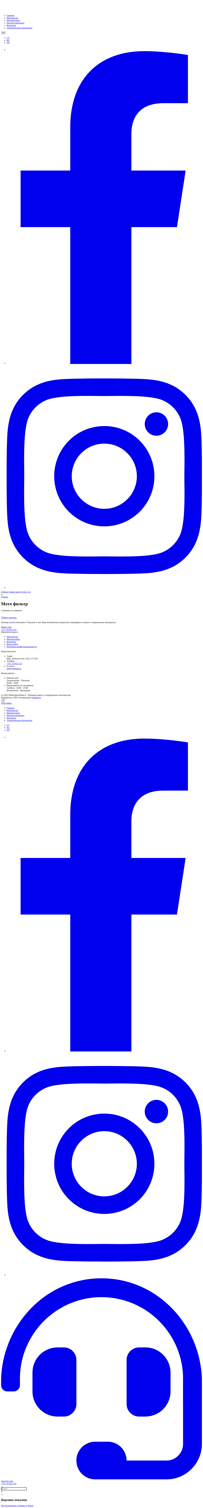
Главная (10, 15)
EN (8, 42)
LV (8, 38)
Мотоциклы (12, 18)
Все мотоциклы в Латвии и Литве (17, 1505)
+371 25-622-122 (14, 663)
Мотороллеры (13, 20)
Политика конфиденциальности (22, 647)
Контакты (11, 25)
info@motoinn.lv (14, 668)
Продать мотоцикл (15, 23)
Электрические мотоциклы (19, 28)
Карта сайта (12, 644)
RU (3, 33)
